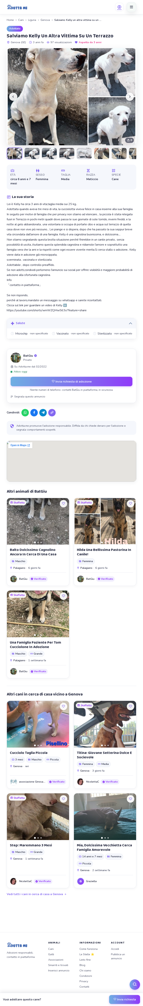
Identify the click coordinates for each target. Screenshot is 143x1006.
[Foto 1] (35, 542)
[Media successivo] (130, 97)
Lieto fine (85, 960)
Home (10, 20)
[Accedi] (119, 7)
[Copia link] (52, 412)
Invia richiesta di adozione (73, 381)
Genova (45, 20)
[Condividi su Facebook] (34, 412)
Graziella (91, 881)
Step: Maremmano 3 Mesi (31, 845)
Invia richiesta (126, 999)
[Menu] (131, 7)
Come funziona (89, 949)
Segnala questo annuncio (29, 396)
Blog (82, 965)
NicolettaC (92, 781)
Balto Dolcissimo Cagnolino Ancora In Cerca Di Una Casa (33, 552)
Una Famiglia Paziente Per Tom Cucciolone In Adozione (35, 644)
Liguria (32, 20)
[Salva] (63, 503)
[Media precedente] (13, 97)
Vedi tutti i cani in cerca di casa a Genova (35, 894)
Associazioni (55, 960)
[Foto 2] (38, 542)
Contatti (84, 987)
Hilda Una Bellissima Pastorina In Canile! (104, 552)
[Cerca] (135, 984)
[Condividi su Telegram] (43, 412)
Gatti (51, 954)
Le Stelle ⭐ (87, 954)
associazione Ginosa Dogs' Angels (39, 781)
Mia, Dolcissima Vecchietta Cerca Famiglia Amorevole (104, 847)
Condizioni (86, 976)
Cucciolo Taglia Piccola (28, 753)
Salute (20, 323)
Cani (21, 20)
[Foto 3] (41, 542)
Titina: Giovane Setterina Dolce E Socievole (104, 755)
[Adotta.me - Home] (17, 7)
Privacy (84, 981)
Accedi (115, 949)
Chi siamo (85, 970)
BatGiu (28, 356)
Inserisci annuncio (58, 970)
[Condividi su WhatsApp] (25, 412)
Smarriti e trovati (58, 965)
